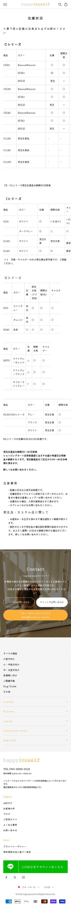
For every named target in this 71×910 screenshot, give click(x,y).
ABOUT (7, 803)
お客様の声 (9, 808)
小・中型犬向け (11, 664)
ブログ (6, 814)
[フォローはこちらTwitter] (15, 877)
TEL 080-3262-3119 (16, 769)
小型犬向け (9, 658)
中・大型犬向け (11, 670)
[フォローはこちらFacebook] (6, 877)
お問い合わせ (10, 830)
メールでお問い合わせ (19, 602)
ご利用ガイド (10, 819)
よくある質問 (10, 824)
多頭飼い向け (10, 675)
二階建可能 (9, 680)
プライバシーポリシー (14, 846)
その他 (6, 691)
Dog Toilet (9, 686)
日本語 (47, 887)
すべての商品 (10, 653)
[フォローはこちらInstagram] (23, 877)
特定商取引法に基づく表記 (17, 851)
